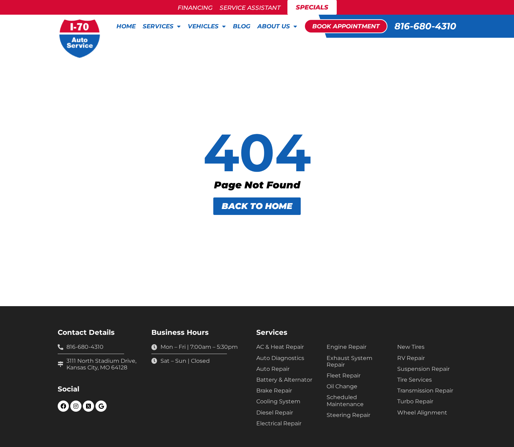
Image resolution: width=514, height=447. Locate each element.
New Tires (410, 347)
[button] (345, 26)
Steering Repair (348, 415)
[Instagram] (75, 406)
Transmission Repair (425, 390)
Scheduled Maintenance (345, 400)
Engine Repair (346, 347)
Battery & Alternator (284, 379)
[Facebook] (63, 406)
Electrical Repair (278, 423)
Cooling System (278, 401)
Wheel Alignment (422, 412)
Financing (195, 7)
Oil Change (342, 386)
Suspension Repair (423, 369)
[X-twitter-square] (88, 406)
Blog (241, 26)
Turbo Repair (415, 401)
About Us (273, 26)
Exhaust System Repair (349, 361)
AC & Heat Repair (280, 347)
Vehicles (203, 26)
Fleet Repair (343, 375)
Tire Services (414, 379)
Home (126, 26)
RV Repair (411, 358)
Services (158, 26)
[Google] (101, 406)
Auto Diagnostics (280, 358)
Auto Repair (273, 369)
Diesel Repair (274, 412)
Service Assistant (250, 7)
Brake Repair (274, 390)
